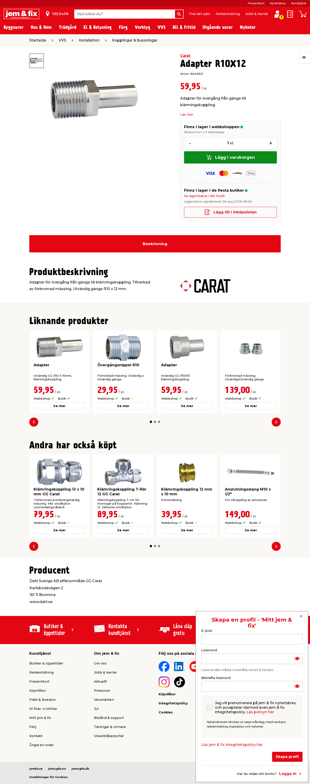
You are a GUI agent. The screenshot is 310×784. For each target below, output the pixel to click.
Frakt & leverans (42, 700)
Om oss (100, 663)
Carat (185, 56)
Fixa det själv (199, 14)
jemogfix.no (57, 768)
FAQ (32, 727)
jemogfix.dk (80, 768)
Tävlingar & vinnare (110, 727)
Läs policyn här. (260, 712)
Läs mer (186, 114)
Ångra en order (41, 745)
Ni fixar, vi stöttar (43, 709)
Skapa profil (287, 756)
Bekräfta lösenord (216, 678)
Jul (96, 709)
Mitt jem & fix (40, 718)
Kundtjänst (298, 3)
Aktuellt (100, 681)
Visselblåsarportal (108, 736)
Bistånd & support (109, 718)
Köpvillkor (37, 691)
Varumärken (104, 700)
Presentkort (256, 3)
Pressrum (102, 691)
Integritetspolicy (173, 703)
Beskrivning (155, 244)
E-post (206, 631)
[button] (151, 422)
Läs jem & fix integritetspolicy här (232, 744)
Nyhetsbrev (278, 3)
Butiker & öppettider (46, 663)
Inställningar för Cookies (48, 777)
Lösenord (209, 650)
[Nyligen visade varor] (305, 57)
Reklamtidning (228, 14)
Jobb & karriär (256, 14)
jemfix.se (36, 768)
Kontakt (35, 736)
